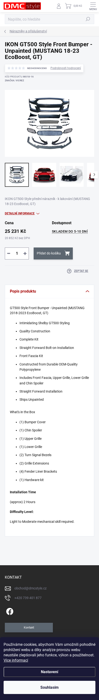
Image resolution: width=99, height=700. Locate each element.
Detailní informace (20, 213)
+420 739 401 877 (28, 598)
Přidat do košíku (49, 253)
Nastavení (49, 672)
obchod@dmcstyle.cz (30, 588)
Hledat (88, 19)
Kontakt (29, 627)
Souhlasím (49, 687)
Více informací (16, 660)
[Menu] (93, 6)
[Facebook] (9, 610)
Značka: (14, 80)
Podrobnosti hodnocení (65, 68)
